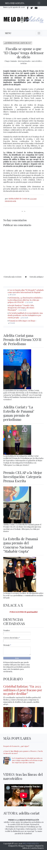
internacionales (24, 61)
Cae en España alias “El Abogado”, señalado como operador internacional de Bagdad (26, 291)
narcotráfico (37, 61)
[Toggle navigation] (39, 3)
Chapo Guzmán (10, 61)
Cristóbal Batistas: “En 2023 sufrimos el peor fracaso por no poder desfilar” (22, 690)
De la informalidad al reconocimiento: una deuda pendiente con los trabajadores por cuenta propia (25, 315)
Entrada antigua (36, 277)
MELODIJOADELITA (14, 3)
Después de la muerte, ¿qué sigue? (16, 746)
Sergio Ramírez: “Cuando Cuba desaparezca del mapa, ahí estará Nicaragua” (21, 307)
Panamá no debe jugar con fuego (22, 321)
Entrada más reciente (13, 277)
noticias (23, 63)
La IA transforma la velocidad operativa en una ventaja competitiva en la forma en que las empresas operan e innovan (27, 760)
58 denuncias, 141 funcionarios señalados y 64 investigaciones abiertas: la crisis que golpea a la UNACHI (25, 300)
